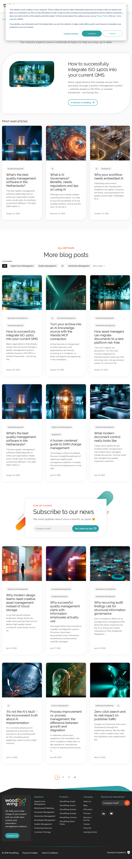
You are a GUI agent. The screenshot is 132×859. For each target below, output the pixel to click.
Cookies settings (71, 33)
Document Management (44, 812)
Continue (92, 33)
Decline (113, 33)
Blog (85, 805)
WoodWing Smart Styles (67, 822)
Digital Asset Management (39, 802)
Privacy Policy (102, 16)
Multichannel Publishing (44, 808)
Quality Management (43, 824)
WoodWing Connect (68, 817)
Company (88, 796)
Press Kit (87, 828)
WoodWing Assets (68, 805)
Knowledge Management (44, 820)
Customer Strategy (42, 832)
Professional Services (43, 828)
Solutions (38, 796)
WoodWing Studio (67, 801)
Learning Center (90, 832)
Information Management (44, 816)
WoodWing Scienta (68, 809)
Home (4, 19)
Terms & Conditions (50, 853)
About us (87, 801)
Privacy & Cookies (30, 853)
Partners (87, 813)
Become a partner (88, 818)
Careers (87, 824)
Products (64, 796)
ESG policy (88, 809)
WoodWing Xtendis (68, 813)
